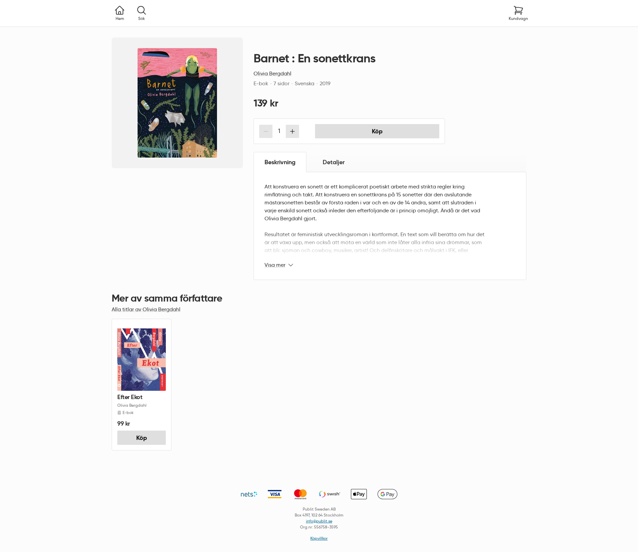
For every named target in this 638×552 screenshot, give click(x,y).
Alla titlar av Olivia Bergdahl (146, 309)
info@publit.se (319, 520)
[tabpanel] (390, 226)
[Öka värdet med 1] (292, 131)
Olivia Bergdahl (272, 73)
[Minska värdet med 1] (265, 131)
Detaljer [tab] (334, 162)
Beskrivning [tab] (280, 162)
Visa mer (275, 265)
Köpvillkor (319, 538)
